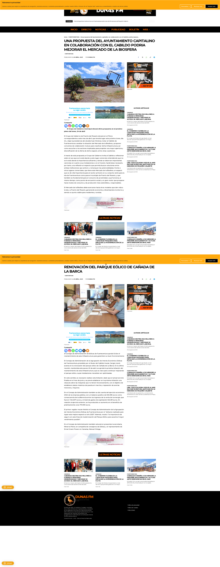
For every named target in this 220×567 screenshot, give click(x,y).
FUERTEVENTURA (74, 37)
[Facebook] (138, 57)
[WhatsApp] (146, 57)
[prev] (150, 21)
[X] (142, 57)
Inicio (65, 37)
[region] (110, 5)
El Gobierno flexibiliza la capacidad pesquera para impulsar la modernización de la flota (141, 133)
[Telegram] (154, 57)
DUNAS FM (91, 57)
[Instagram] (69, 125)
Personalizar (184, 6)
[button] (8, 563)
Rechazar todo (198, 6)
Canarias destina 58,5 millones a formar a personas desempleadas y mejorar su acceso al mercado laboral (140, 116)
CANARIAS (130, 112)
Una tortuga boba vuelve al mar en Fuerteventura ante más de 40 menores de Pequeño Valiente (141, 164)
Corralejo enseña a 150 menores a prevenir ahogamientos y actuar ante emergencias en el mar (141, 149)
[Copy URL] (150, 57)
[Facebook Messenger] (80, 125)
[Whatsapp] (73, 125)
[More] (87, 125)
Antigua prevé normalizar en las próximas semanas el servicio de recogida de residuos (98, 21)
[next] (153, 21)
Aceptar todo (211, 6)
